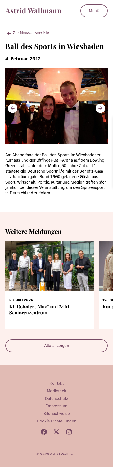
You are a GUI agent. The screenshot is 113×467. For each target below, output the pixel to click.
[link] (108, 121)
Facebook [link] (44, 432)
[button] (100, 108)
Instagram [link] (69, 432)
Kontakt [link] (56, 383)
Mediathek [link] (56, 391)
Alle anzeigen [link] (56, 345)
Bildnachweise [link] (56, 413)
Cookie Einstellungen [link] (56, 421)
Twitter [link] (56, 432)
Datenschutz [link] (56, 398)
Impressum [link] (56, 406)
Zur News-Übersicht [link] (31, 33)
